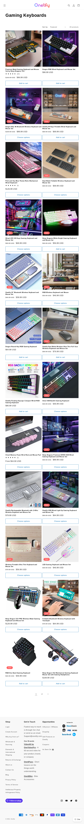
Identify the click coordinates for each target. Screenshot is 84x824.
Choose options (23, 137)
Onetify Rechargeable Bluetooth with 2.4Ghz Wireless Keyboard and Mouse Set (21, 511)
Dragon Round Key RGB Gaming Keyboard (21, 346)
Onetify (13, 819)
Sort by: (45, 27)
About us (8, 765)
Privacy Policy (10, 780)
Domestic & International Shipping (10, 752)
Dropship (45, 732)
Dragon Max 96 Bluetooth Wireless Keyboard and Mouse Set (23, 127)
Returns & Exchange (13, 760)
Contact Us (9, 770)
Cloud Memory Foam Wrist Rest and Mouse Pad (23, 455)
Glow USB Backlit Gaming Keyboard (55, 401)
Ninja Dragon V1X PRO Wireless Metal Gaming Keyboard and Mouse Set (22, 619)
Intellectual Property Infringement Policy (13, 791)
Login (7, 727)
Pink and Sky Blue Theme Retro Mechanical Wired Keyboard (21, 182)
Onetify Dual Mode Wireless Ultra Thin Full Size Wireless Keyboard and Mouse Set (60, 347)
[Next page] (48, 694)
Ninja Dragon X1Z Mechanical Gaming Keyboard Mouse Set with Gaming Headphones (60, 674)
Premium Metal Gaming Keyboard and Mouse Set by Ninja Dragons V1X (22, 70)
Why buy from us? (12, 737)
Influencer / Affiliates (50, 727)
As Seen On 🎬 (48, 749)
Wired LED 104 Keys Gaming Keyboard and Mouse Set (21, 239)
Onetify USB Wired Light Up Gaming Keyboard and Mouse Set (59, 511)
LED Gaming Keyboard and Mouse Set (56, 564)
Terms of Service (11, 785)
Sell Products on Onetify (48, 738)
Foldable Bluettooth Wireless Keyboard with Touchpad (58, 619)
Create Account (11, 732)
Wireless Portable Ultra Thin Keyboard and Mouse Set (21, 565)
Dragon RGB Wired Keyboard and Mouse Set (58, 69)
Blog (7, 775)
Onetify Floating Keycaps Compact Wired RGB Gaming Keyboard (22, 401)
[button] (4, 5)
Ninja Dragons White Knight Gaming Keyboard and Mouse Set (59, 239)
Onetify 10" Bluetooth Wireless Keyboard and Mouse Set (22, 293)
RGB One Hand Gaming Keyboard (17, 673)
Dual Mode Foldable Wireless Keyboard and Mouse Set (58, 182)
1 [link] (36, 694)
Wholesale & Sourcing (10, 743)
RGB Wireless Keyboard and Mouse (55, 292)
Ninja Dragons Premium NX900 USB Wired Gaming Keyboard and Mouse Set (58, 456)
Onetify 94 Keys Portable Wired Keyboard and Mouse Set (59, 127)
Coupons (45, 744)
